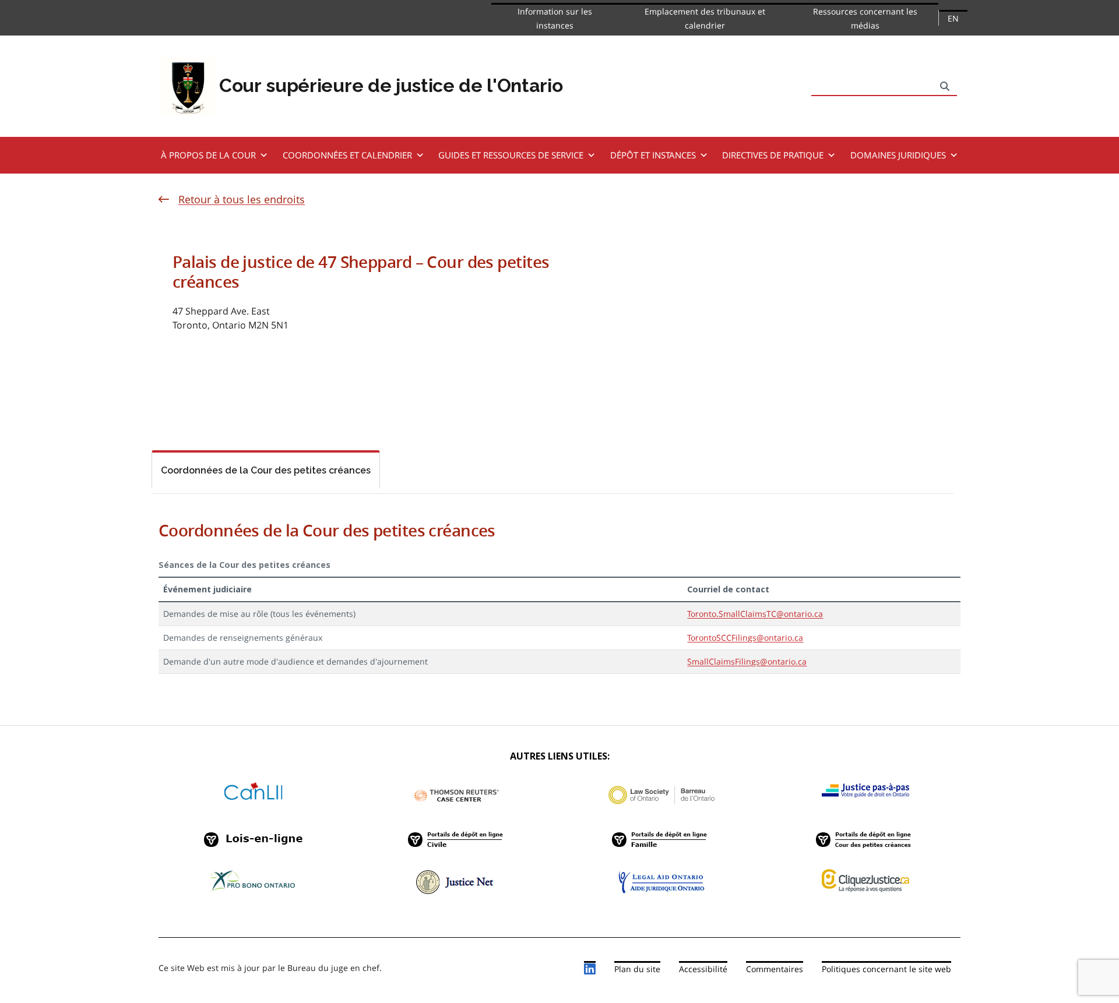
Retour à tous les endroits (241, 199)
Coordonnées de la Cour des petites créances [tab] (266, 470)
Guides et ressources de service (510, 155)
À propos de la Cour (208, 155)
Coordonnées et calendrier (347, 155)
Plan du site (637, 968)
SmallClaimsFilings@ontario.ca (747, 661)
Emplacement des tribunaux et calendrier (705, 18)
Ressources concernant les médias (865, 18)
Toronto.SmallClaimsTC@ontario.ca (755, 613)
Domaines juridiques (898, 155)
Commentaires (774, 968)
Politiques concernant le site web (886, 968)
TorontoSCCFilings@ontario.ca (745, 637)
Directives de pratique (773, 155)
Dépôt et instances (653, 155)
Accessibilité (703, 968)
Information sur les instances (555, 18)
